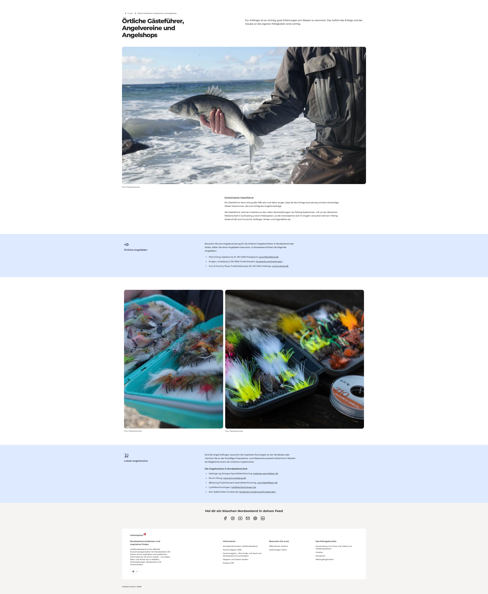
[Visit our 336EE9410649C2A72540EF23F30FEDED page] (248, 518)
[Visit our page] (225, 518)
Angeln (130, 13)
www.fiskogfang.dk (269, 257)
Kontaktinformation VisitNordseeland (240, 546)
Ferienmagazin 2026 (232, 550)
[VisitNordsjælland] (138, 534)
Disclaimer (320, 556)
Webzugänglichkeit (325, 559)
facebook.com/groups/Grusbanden (257, 492)
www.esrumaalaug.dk (234, 478)
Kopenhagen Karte (278, 550)
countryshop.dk (280, 266)
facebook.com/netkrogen (269, 261)
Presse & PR (228, 563)
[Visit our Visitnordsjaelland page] (240, 518)
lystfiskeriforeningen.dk (243, 487)
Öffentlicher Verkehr (278, 546)
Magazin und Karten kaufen (235, 559)
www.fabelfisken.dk (267, 483)
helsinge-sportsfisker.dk (265, 473)
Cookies (319, 552)
